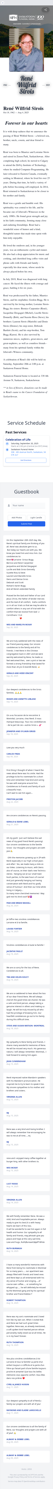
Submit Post (26, 523)
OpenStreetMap (29, 1481)
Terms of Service (34, 1477)
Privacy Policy (19, 1477)
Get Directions (26, 460)
